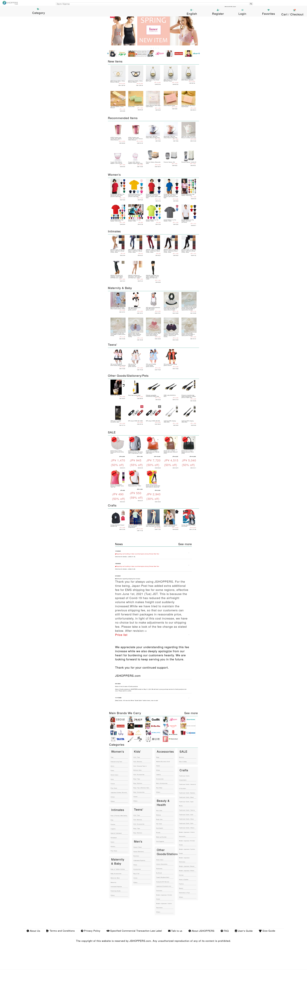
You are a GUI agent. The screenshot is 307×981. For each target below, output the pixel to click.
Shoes (135, 865)
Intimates (117, 810)
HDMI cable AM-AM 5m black (170, 395)
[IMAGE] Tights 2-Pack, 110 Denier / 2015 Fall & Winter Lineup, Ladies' (171, 251)
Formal (113, 783)
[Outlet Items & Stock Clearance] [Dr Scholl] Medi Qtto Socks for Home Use (153, 486)
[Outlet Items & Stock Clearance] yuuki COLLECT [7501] (171, 452)
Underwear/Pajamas (139, 860)
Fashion (181, 884)
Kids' (137, 751)
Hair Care (159, 823)
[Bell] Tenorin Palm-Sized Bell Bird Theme (170, 80)
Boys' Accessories (139, 792)
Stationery (159, 868)
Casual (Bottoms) (139, 851)
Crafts (184, 770)
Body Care (159, 819)
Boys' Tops (137, 779)
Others (113, 801)
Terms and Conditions (62, 930)
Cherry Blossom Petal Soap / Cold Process (153, 106)
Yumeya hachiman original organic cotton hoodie (170, 525)
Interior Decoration (161, 864)
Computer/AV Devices (162, 882)
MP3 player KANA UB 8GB (153, 421)
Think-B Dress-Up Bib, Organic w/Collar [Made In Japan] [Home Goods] (188, 334)
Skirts (112, 766)
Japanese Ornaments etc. (164, 886)
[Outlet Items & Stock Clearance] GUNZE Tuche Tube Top (117, 486)
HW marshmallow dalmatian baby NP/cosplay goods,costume (153, 309)
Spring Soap (131, 106)
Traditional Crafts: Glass (186, 819)
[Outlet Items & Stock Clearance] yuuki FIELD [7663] (187, 452)
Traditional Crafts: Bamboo (187, 793)
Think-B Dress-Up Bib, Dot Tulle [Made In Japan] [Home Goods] (117, 334)
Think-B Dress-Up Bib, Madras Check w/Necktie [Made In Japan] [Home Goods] (134, 334)
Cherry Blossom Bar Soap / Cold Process (188, 106)
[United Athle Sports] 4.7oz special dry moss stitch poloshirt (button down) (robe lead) (153, 195)
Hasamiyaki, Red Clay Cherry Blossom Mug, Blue (153, 137)
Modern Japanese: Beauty (187, 866)
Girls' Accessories (139, 774)
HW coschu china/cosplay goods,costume (170, 364)
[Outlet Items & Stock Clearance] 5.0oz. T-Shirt (134, 485)
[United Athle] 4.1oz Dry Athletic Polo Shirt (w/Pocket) (187, 221)
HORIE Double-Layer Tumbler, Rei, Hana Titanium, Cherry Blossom (135, 139)
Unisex (113, 797)
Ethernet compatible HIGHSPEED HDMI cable (152, 395)
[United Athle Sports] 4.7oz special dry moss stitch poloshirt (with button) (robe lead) (171, 195)
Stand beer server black (134, 395)
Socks (112, 842)
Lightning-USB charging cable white (170, 421)
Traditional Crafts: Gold (186, 814)
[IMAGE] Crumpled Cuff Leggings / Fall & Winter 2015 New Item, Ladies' (116, 276)
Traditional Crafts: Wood (186, 797)
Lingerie (113, 829)
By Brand (159, 873)
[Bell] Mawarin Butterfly (187, 80)
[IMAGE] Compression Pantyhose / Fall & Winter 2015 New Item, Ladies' (134, 276)
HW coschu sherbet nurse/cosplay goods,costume (151, 365)
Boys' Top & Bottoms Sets (141, 788)
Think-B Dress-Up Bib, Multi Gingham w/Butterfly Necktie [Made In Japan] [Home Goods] (171, 334)
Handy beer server (115, 395)
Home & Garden (183, 879)
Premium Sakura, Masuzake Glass (153, 162)
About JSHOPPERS (203, 930)
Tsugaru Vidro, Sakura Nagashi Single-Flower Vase (135, 162)
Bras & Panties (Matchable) (119, 815)
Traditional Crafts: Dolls (186, 823)
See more (185, 544)
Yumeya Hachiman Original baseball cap (117, 525)
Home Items (159, 859)
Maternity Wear (115, 878)
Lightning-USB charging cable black (187, 421)
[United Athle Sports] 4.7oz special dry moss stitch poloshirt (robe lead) (117, 195)
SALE (183, 751)
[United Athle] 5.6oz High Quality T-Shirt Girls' (187, 194)
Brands (158, 832)
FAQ (226, 930)
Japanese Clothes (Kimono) (119, 792)
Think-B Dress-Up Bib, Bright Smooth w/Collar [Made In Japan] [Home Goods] (188, 309)
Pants (112, 770)
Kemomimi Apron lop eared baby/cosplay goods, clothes (117, 308)
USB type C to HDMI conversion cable (115, 421)
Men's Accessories (161, 783)
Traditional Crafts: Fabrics (187, 810)
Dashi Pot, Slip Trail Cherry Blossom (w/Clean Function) (188, 137)
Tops (112, 757)
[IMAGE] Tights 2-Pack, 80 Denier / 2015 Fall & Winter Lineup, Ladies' (153, 251)
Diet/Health (159, 828)
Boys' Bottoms (138, 783)
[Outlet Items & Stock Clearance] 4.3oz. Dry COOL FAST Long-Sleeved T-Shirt (135, 452)
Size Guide (268, 930)
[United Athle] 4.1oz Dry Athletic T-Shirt (134, 220)
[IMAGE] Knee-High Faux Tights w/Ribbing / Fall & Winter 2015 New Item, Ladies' (152, 277)
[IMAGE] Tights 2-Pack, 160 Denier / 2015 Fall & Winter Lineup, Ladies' (188, 251)
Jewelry (158, 774)
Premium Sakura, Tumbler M (188, 162)
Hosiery (113, 846)
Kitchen (181, 875)
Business (136, 856)
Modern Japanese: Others (186, 870)
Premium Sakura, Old (169, 162)
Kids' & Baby (183, 761)
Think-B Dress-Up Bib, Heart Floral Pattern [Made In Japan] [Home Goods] (153, 334)
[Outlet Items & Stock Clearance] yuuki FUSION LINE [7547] (152, 452)
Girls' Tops (137, 757)
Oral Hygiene (160, 841)
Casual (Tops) (138, 847)
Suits (112, 779)
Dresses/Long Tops (116, 761)
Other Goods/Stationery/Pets (173, 852)
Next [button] (199, 53)
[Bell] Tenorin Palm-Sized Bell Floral (152, 80)
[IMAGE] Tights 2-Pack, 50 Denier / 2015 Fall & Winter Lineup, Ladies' (135, 251)
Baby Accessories (116, 873)
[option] (190, 29)
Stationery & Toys (184, 892)
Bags (157, 757)
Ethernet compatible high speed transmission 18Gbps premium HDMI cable (188, 396)
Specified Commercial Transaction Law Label (136, 930)
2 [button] (153, 48)
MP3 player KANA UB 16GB (135, 421)
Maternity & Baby (117, 861)
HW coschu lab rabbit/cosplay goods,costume (132, 365)
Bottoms (181, 757)
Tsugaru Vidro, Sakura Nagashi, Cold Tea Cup (116, 162)
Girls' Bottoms (138, 761)
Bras (112, 820)
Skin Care (159, 810)
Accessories (137, 869)
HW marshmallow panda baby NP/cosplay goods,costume (134, 309)
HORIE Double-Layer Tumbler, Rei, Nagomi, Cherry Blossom (116, 139)
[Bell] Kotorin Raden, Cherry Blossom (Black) (135, 81)
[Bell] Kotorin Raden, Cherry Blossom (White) (117, 81)
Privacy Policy (91, 930)
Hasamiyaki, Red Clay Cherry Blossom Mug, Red (170, 137)
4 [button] (158, 48)
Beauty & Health (163, 803)
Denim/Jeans (114, 775)
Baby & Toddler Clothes (118, 869)
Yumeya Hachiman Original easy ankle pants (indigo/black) (135, 526)
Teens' (138, 809)
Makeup (158, 815)
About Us (34, 930)
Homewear (114, 837)
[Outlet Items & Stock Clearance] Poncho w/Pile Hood (117, 452)
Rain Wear (159, 788)
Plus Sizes (114, 788)
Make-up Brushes (161, 837)
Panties (113, 824)
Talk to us (176, 930)
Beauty (181, 888)
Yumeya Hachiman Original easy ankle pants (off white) (153, 525)
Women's (117, 751)
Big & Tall (136, 873)
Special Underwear (116, 833)
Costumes (159, 890)
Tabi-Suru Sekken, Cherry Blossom (117, 107)
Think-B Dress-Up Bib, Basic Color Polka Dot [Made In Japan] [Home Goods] (171, 309)
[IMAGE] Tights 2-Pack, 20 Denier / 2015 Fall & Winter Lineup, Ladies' (117, 251)
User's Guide (245, 930)
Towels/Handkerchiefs (162, 877)
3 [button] (156, 48)
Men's (138, 841)
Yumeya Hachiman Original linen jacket (188, 525)
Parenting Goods (116, 891)
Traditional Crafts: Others (186, 828)
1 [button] (151, 48)
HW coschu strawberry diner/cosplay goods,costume (118, 364)
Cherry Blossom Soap (169, 105)
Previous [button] (108, 53)
